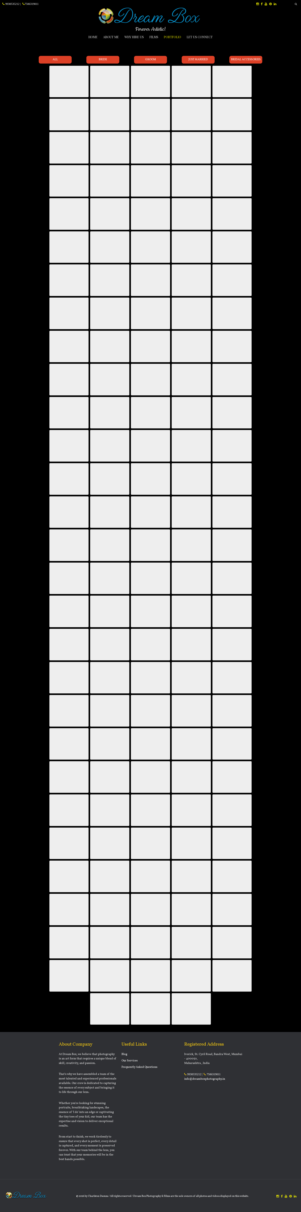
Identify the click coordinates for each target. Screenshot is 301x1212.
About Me (111, 37)
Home (93, 37)
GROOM (150, 60)
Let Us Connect (200, 37)
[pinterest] (270, 4)
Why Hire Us (134, 37)
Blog (124, 1054)
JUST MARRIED (198, 60)
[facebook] (262, 4)
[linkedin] (275, 4)
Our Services (129, 1061)
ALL (55, 60)
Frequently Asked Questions (139, 1067)
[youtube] (266, 4)
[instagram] (257, 4)
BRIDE (103, 60)
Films (153, 37)
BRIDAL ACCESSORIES (246, 60)
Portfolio (172, 37)
